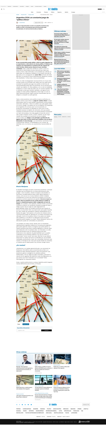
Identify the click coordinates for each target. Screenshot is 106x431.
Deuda (32, 6)
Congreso (27, 6)
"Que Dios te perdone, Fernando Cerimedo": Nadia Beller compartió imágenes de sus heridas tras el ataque (63, 91)
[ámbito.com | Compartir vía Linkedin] (48, 22)
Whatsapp (31, 404)
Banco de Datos (57, 408)
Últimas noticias (27, 408)
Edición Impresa (40, 410)
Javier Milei (22, 6)
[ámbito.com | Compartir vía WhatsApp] (44, 22)
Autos (60, 410)
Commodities (64, 116)
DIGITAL (40, 416)
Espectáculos (67, 410)
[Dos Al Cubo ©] (84, 422)
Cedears (69, 116)
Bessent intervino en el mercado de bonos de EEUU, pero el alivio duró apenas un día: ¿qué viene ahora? (61, 61)
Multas (67, 412)
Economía (39, 12)
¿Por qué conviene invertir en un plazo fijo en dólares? (24, 396)
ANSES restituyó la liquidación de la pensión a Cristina (63, 86)
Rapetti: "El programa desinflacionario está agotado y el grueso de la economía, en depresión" (24, 369)
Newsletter (86, 404)
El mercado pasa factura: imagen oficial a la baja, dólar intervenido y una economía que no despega (43, 396)
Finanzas (46, 12)
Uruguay (73, 12)
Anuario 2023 (31, 14)
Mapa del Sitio (19, 412)
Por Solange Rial (37, 399)
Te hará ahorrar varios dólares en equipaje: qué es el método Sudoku (43, 389)
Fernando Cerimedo (38, 6)
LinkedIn (25, 404)
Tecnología (76, 410)
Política (52, 12)
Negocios (60, 12)
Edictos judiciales (58, 412)
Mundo (25, 410)
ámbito (17, 14)
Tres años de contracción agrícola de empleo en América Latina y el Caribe (62, 48)
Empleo (45, 6)
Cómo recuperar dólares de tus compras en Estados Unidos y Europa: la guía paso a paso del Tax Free (62, 389)
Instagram (22, 404)
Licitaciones (74, 412)
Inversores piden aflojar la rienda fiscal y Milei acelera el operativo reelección (61, 35)
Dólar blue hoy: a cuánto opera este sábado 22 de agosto (24, 388)
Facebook (19, 404)
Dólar (32, 12)
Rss (82, 410)
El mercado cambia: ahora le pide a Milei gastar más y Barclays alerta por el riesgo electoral (61, 41)
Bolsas (59, 116)
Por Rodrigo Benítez (38, 372)
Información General (51, 410)
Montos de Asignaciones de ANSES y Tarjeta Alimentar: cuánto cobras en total (63, 80)
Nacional (18, 410)
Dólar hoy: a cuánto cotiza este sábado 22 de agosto (61, 367)
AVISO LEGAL (49, 412)
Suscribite (47, 330)
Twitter (16, 404)
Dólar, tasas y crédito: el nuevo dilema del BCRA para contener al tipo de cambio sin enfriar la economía (62, 54)
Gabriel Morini (22, 22)
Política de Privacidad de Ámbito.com (34, 412)
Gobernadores (15, 6)
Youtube (28, 404)
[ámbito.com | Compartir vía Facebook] (45, 22)
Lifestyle (86, 408)
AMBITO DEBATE (63, 416)
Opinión (66, 12)
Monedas (55, 116)
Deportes (31, 410)
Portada (18, 408)
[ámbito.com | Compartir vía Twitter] (47, 22)
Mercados (9, 6)
